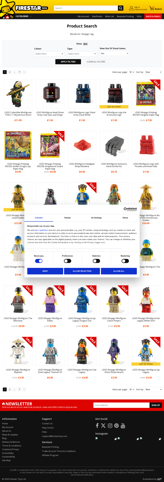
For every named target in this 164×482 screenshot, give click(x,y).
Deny (45, 271)
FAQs (139, 16)
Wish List (109, 16)
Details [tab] (67, 218)
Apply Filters (68, 61)
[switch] (67, 261)
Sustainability (8, 456)
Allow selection (82, 271)
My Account (83, 16)
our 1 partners (41, 230)
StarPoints (97, 16)
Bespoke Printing (125, 16)
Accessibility (7, 453)
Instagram (101, 433)
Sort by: (140, 72)
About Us (6, 431)
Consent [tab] (39, 218)
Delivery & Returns (11, 442)
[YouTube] (123, 425)
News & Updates (10, 434)
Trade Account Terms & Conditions (59, 451)
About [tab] (125, 218)
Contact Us (47, 423)
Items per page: (119, 72)
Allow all (118, 271)
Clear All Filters (96, 61)
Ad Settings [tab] (96, 218)
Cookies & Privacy (10, 449)
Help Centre (48, 427)
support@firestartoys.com (54, 436)
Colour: (38, 48)
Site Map (6, 460)
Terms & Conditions (11, 445)
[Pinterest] (116, 425)
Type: (70, 48)
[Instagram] (110, 425)
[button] (49, 53)
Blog (4, 438)
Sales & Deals (153, 16)
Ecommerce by (150, 479)
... (14, 72)
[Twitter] (103, 425)
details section (115, 248)
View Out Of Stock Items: (113, 48)
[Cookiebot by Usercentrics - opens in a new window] (125, 209)
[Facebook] (97, 425)
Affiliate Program (50, 455)
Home (5, 423)
